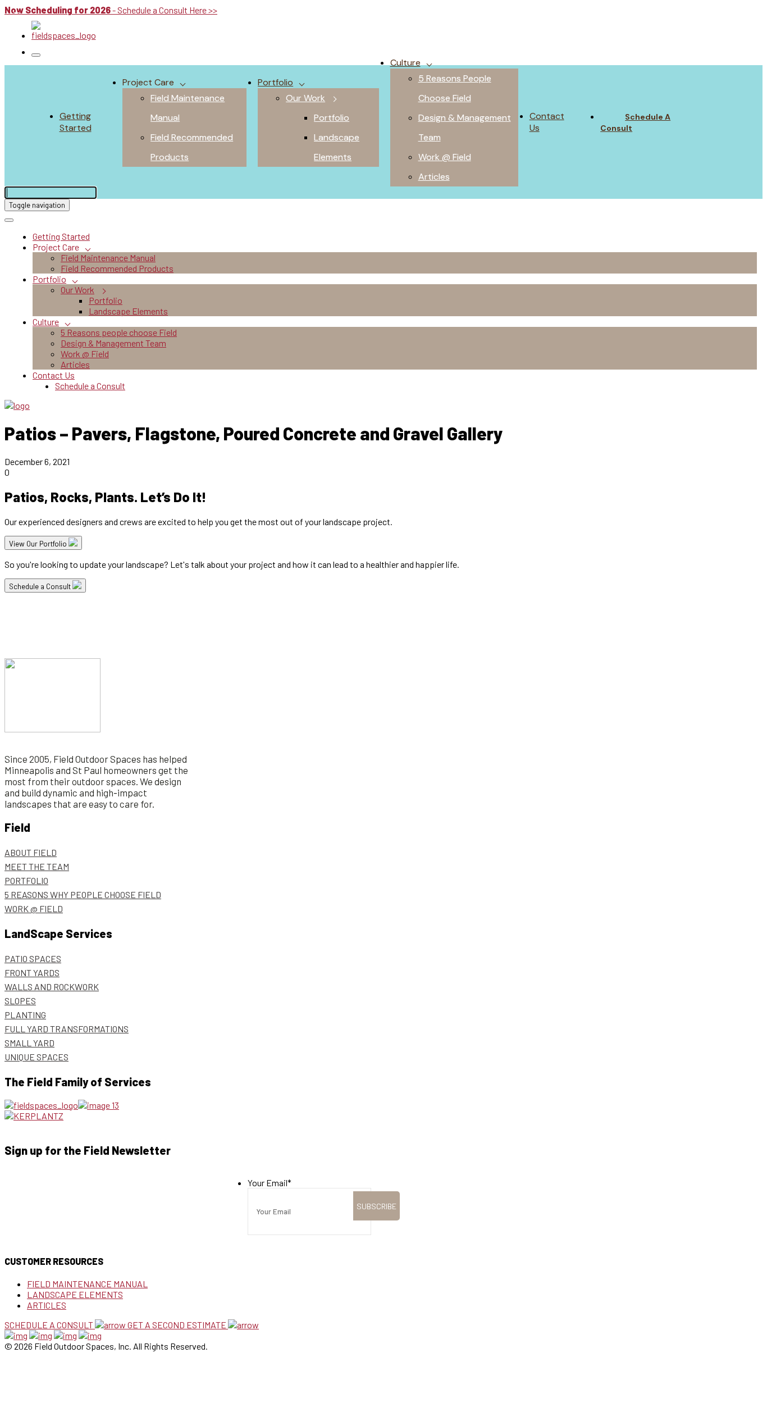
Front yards (32, 972)
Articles (434, 177)
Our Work (305, 98)
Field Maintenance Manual (108, 257)
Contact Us (54, 375)
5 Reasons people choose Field (119, 332)
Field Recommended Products (117, 268)
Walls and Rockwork (51, 986)
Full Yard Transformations (66, 1028)
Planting (25, 1014)
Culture (405, 63)
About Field (30, 852)
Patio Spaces (32, 958)
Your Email (269, 1182)
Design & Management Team (113, 343)
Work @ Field (444, 157)
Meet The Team (36, 866)
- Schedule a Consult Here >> (110, 9)
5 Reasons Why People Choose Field (82, 894)
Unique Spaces (36, 1056)
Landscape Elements (128, 311)
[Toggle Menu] (35, 55)
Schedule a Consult (635, 122)
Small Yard (29, 1042)
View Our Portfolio (39, 543)
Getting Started (76, 122)
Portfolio (275, 82)
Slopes (20, 1000)
